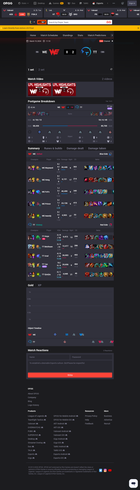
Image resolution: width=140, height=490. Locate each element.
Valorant (31, 423)
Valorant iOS (59, 435)
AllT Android (59, 423)
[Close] (138, 28)
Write (70, 375)
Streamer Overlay (35, 442)
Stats (24, 3)
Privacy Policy (91, 416)
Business (108, 416)
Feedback (89, 423)
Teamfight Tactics (35, 419)
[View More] (113, 3)
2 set (41, 69)
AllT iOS (57, 427)
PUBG (30, 431)
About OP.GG (33, 393)
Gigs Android (59, 439)
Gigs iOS (57, 442)
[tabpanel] (70, 215)
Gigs (30, 458)
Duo (29, 446)
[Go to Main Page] (8, 3)
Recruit (107, 423)
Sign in (132, 3)
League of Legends (36, 416)
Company (32, 397)
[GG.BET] (41, 22)
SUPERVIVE (33, 435)
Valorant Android (61, 431)
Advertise (108, 419)
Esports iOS (59, 458)
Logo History (33, 405)
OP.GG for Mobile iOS (63, 419)
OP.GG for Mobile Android (64, 416)
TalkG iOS (58, 450)
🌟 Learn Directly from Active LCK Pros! (17, 28)
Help (87, 419)
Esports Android (60, 454)
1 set (31, 69)
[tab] (35, 148)
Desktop (31, 439)
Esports (31, 454)
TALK (30, 450)
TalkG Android (60, 446)
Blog (30, 401)
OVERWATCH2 (34, 427)
